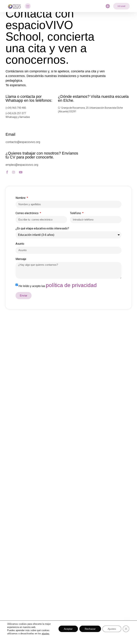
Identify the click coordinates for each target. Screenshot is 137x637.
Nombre (21, 198)
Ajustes (112, 628)
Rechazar (90, 628)
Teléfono (76, 213)
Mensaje (21, 259)
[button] (28, 6)
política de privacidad (71, 285)
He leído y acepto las (58, 286)
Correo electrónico (27, 213)
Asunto (20, 243)
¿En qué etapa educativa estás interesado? (42, 228)
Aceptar (68, 628)
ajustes (45, 633)
